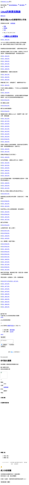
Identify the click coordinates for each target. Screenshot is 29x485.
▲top (2, 334)
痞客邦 (9, 325)
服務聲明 (16, 464)
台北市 (11, 331)
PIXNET (7, 462)
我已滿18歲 (3, 482)
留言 (12, 325)
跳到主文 (3, 16)
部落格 (5, 28)
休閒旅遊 (12, 23)
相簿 (5, 26)
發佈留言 (3, 346)
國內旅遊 (12, 330)
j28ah (2, 317)
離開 (9, 482)
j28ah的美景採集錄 (11, 11)
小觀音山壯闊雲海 (11, 36)
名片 (5, 30)
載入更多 (3, 337)
